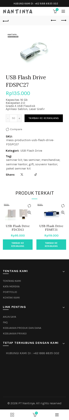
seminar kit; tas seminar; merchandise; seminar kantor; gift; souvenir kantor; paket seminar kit (33, 164)
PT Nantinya (26, 403)
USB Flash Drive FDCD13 (18, 227)
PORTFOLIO (10, 292)
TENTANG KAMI (12, 281)
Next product (63, 20)
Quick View (29, 212)
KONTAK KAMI (11, 297)
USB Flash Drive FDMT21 (51, 227)
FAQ (5, 322)
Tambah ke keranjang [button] (17, 244)
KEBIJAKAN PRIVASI (15, 333)
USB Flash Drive (31, 150)
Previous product (53, 20)
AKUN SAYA (9, 316)
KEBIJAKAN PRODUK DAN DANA (22, 328)
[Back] (6, 20)
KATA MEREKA (11, 286)
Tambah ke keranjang (44, 118)
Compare (16, 129)
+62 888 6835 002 (46, 3)
